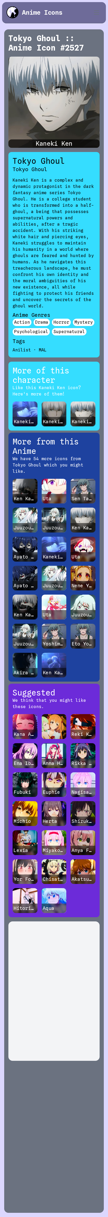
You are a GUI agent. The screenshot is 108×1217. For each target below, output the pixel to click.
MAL (43, 349)
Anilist (22, 349)
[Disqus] (54, 991)
